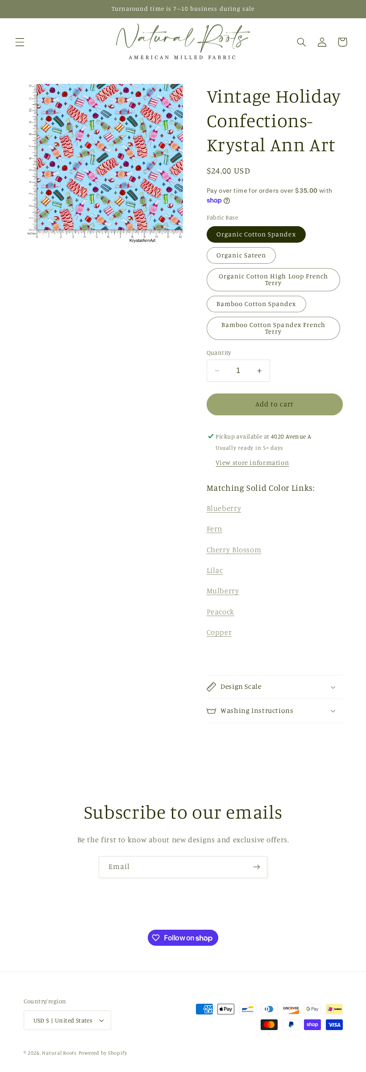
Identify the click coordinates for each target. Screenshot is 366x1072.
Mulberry (223, 590)
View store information (252, 462)
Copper (219, 632)
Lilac (215, 570)
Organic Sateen (241, 255)
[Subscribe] (256, 867)
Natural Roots (59, 1053)
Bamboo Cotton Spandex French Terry (273, 328)
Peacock (220, 611)
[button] (19, 42)
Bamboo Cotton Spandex (256, 303)
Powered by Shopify (103, 1053)
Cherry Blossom (234, 549)
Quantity (219, 352)
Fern (215, 528)
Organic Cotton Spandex (256, 234)
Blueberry (224, 508)
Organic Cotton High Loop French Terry (274, 279)
